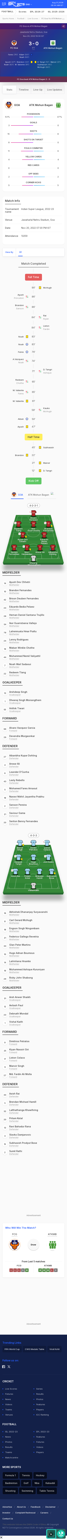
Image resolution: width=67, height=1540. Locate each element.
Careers (44, 1512)
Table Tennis (46, 1490)
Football (7, 11)
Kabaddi (50, 1483)
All (20, 252)
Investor (6, 1512)
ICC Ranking (42, 1414)
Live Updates (54, 89)
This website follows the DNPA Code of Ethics (24, 1524)
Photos (39, 1399)
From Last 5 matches (33, 1261)
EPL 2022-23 (42, 1431)
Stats (9, 89)
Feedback (35, 1507)
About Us (21, 1507)
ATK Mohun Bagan (53, 48)
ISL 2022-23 (11, 1431)
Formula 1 (10, 1475)
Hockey (40, 1475)
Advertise (7, 1507)
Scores (23, 11)
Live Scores (33, 18)
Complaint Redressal (25, 1512)
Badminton (11, 1483)
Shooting (10, 1490)
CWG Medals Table (34, 1349)
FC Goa (14, 48)
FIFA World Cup (12, 1349)
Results (40, 1394)
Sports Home (8, 18)
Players (40, 1409)
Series (39, 1388)
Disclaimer (50, 1507)
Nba (37, 1483)
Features (40, 1404)
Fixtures (9, 1394)
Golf (26, 1483)
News (8, 1399)
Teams (8, 1409)
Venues (9, 1414)
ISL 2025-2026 (56, 11)
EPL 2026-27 (37, 11)
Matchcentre (11, 1457)
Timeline (24, 89)
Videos (8, 1404)
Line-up (37, 89)
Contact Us (7, 1518)
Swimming (27, 1490)
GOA (20, 494)
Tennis (26, 1475)
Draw (33, 1244)
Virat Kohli (54, 1349)
